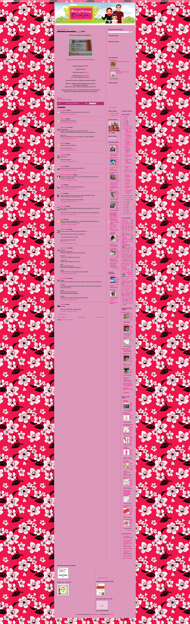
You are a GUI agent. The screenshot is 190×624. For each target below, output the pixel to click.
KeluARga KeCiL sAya (127, 354)
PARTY (127, 284)
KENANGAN (124, 269)
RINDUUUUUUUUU (128, 172)
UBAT (132, 303)
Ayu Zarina (63, 110)
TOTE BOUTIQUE (127, 519)
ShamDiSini (113, 289)
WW (124, 304)
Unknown (62, 118)
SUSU (123, 301)
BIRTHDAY (124, 226)
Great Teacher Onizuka (113, 303)
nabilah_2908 (64, 229)
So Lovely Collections (126, 461)
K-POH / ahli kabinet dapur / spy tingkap (114, 214)
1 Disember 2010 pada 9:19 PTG (68, 114)
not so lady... (126, 367)
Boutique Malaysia (125, 401)
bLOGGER (127, 228)
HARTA (123, 254)
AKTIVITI (124, 220)
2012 (124, 121)
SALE (129, 297)
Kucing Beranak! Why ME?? (127, 551)
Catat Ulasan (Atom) (67, 319)
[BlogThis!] (91, 103)
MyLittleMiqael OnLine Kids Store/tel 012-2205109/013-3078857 (127, 493)
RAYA (127, 291)
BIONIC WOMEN (64, 127)
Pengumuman (126, 380)
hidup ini (125, 256)
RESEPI (131, 293)
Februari (127, 213)
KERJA (131, 269)
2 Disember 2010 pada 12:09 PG (68, 201)
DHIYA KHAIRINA (126, 244)
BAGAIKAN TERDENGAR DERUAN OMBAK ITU (128, 142)
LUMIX (123, 272)
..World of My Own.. (126, 338)
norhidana (126, 324)
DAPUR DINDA (113, 60)
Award (129, 222)
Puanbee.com (113, 263)
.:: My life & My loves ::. (113, 158)
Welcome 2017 (127, 350)
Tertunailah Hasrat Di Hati (113, 249)
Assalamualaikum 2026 (117, 195)
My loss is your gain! (127, 477)
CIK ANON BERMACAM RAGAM (127, 176)
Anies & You (126, 312)
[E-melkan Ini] (90, 103)
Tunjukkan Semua (116, 268)
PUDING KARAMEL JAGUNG (122, 61)
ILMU (123, 259)
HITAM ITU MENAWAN (127, 180)
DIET (127, 247)
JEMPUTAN (124, 262)
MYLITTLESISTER (125, 279)
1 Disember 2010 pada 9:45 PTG (68, 138)
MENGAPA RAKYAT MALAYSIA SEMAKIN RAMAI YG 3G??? (127, 149)
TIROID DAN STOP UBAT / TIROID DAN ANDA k (114, 217)
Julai (126, 203)
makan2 (129, 272)
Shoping (124, 298)
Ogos (126, 201)
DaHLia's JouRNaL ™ (127, 549)
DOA (131, 247)
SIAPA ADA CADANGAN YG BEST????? (128, 136)
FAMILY (124, 248)
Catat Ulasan (62, 314)
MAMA (62, 103)
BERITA (123, 224)
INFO (123, 260)
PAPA (131, 281)
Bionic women (115, 115)
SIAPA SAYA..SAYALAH (114, 190)
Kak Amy (62, 304)
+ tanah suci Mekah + (131, 371)
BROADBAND (129, 229)
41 (116, 291)
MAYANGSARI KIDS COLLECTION (128, 425)
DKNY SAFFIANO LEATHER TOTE (131, 406)
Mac (126, 211)
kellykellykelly (96, 614)
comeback (124, 236)
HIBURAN (131, 254)
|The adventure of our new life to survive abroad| (128, 384)
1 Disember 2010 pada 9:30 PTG (68, 122)
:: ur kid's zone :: (127, 436)
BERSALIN (129, 224)
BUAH (123, 230)
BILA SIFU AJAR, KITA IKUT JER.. (128, 156)
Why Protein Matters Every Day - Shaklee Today (113, 226)
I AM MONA (126, 392)
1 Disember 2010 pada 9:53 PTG (68, 150)
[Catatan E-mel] (86, 103)
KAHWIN (131, 263)
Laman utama (81, 317)
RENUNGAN (124, 292)
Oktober (127, 197)
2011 (124, 123)
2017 (124, 117)
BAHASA (124, 223)
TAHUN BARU (125, 303)
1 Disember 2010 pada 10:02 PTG (68, 161)
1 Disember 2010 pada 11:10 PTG (68, 188)
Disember (127, 126)
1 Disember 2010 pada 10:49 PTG (68, 180)
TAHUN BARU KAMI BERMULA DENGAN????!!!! (128, 162)
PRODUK (124, 290)
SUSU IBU (129, 301)
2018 (131, 339)
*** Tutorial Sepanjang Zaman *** (128, 537)
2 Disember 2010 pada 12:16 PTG (68, 299)
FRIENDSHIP (127, 250)
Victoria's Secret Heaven (127, 506)
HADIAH (124, 251)
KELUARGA (124, 267)
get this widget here (112, 107)
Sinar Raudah (126, 348)
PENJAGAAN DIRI (126, 285)
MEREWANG (130, 276)
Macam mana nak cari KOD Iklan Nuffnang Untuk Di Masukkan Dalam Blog (128, 542)
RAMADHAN (130, 290)
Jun (126, 205)
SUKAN (129, 300)
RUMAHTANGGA (126, 295)
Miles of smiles (114, 145)
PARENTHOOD (128, 282)
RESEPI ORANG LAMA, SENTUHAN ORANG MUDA (128, 130)
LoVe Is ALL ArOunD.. (126, 378)
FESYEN (131, 248)
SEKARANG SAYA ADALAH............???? (128, 187)
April (126, 209)
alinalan (62, 166)
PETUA (131, 287)
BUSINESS (124, 232)
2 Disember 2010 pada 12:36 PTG (68, 311)
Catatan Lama (100, 317)
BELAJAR (129, 223)
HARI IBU (129, 253)
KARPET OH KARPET (127, 183)
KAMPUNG (127, 264)
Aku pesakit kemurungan (113, 265)
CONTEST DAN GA (127, 239)
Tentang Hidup (114, 201)
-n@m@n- (112, 276)
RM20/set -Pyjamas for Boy (131, 440)
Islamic (129, 260)
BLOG (131, 226)
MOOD (127, 278)
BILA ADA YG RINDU (127, 167)
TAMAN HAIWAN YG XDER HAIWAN (128, 192)
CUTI (125, 241)
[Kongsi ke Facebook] (94, 103)
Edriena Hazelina (127, 555)
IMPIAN (129, 259)
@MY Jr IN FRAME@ (115, 70)
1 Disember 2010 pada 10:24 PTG (68, 170)
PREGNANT (127, 288)
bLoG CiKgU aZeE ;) (127, 558)
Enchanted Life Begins (114, 173)
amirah (62, 219)
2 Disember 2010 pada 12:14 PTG (68, 273)
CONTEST (124, 238)
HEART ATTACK (64, 241)
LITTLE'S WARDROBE (126, 448)
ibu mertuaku (127, 257)
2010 (124, 125)
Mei (126, 207)
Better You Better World (114, 223)
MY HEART (63, 154)
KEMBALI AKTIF (128, 169)
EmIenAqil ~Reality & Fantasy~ (112, 233)
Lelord (62, 184)
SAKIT (123, 297)
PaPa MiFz (112, 300)
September (128, 199)
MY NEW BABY (128, 138)
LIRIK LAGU (127, 270)
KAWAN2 (124, 266)
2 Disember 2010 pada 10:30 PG (68, 214)
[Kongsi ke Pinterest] (95, 103)
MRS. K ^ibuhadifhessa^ (66, 174)
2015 (124, 119)
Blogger (111, 614)
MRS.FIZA (85, 72)
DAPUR (130, 241)
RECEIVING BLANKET (131, 428)
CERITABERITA (126, 233)
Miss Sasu (63, 206)
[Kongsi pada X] (92, 103)
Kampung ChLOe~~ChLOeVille (128, 389)
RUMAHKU (127, 294)
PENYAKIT (124, 287)
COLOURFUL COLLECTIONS (126, 413)
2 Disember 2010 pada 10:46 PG (68, 224)
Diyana (62, 193)
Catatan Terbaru (62, 317)
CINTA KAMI (127, 235)
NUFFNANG (124, 281)
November (127, 195)
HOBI (131, 256)
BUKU (129, 230)
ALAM (123, 222)
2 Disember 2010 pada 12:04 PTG (68, 243)
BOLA (123, 229)
